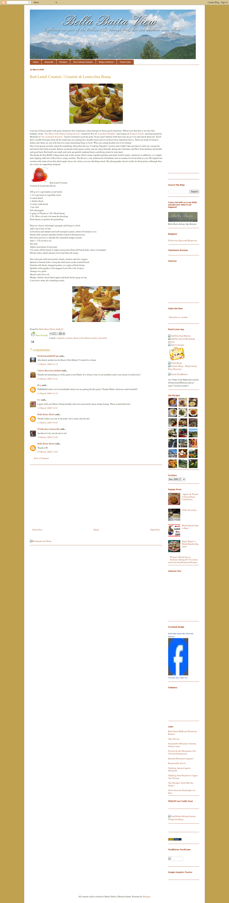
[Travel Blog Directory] (175, 839)
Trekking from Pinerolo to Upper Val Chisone (183, 777)
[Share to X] (57, 333)
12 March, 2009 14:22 (47, 378)
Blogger (146, 896)
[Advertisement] (96, 495)
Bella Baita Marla (46, 414)
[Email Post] (32, 341)
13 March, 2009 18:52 (47, 407)
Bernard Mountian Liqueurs (180, 758)
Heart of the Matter (81, 337)
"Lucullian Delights (106, 133)
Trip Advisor (174, 738)
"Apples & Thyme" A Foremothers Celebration (190, 497)
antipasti (61, 337)
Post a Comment (41, 458)
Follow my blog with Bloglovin (182, 240)
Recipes (63, 62)
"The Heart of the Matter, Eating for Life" (62, 133)
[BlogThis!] (54, 333)
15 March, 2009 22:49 (47, 437)
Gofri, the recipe (189, 509)
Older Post (155, 529)
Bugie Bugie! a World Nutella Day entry (190, 544)
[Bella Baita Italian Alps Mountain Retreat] (178, 674)
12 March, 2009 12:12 (47, 364)
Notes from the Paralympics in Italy (181, 791)
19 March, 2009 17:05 (47, 451)
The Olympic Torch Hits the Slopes (180, 784)
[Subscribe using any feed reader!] (179, 335)
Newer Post (37, 529)
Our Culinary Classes (83, 62)
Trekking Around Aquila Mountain (179, 769)
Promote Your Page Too (177, 678)
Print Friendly (42, 335)
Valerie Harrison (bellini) (49, 370)
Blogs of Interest (106, 62)
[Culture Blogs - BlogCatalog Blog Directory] (183, 369)
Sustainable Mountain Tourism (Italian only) (182, 745)
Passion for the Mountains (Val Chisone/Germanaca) (182, 752)
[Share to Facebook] (60, 333)
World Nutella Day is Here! (190, 527)
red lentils (102, 337)
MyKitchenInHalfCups (48, 355)
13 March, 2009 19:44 (47, 422)
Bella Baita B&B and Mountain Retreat (182, 732)
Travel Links (125, 62)
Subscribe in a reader (178, 317)
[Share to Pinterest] (63, 333)
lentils (94, 337)
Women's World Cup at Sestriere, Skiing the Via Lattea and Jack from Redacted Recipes (183, 559)
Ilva (39, 385)
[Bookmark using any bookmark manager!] (183, 341)
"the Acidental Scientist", (52, 136)
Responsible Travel (177, 763)
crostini (69, 337)
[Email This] (51, 333)
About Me (49, 62)
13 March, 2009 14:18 (47, 393)
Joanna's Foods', (137, 133)
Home (35, 62)
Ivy (39, 399)
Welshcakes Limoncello (48, 428)
